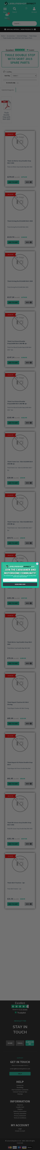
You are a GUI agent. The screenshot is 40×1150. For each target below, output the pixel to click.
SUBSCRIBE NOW (20, 584)
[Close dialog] (37, 564)
